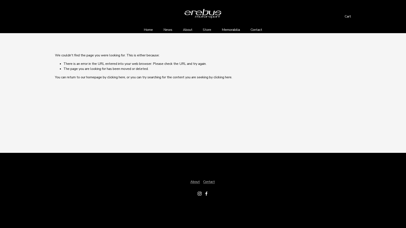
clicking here (116, 77)
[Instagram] (200, 193)
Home (148, 29)
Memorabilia (231, 29)
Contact (256, 29)
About (187, 29)
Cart (348, 16)
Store (207, 29)
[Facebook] (206, 193)
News (167, 29)
